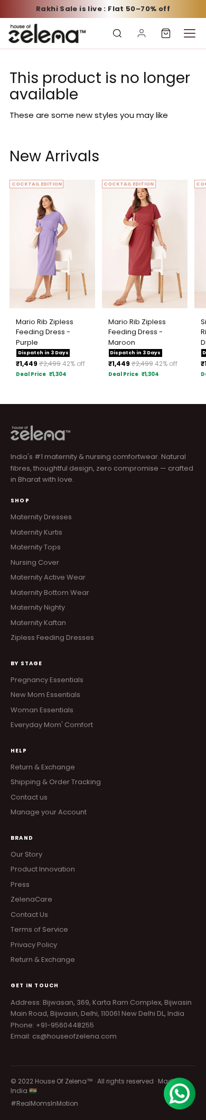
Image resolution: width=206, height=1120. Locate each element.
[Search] (117, 33)
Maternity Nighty (38, 607)
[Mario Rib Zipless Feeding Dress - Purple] (52, 244)
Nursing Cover (35, 562)
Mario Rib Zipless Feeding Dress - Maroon (137, 332)
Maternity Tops (36, 547)
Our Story (26, 854)
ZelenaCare (31, 899)
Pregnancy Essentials (47, 680)
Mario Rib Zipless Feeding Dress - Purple (44, 332)
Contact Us (29, 915)
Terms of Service (39, 929)
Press (20, 884)
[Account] (141, 33)
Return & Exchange (43, 767)
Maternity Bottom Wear (50, 592)
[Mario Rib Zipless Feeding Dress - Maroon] (145, 244)
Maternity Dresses (41, 517)
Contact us (29, 797)
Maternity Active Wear (48, 577)
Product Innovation (43, 869)
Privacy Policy (34, 945)
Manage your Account (49, 812)
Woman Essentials (42, 710)
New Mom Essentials (45, 695)
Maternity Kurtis (36, 532)
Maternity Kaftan (38, 623)
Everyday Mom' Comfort (52, 725)
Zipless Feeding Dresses (52, 637)
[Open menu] (190, 33)
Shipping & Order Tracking (56, 782)
